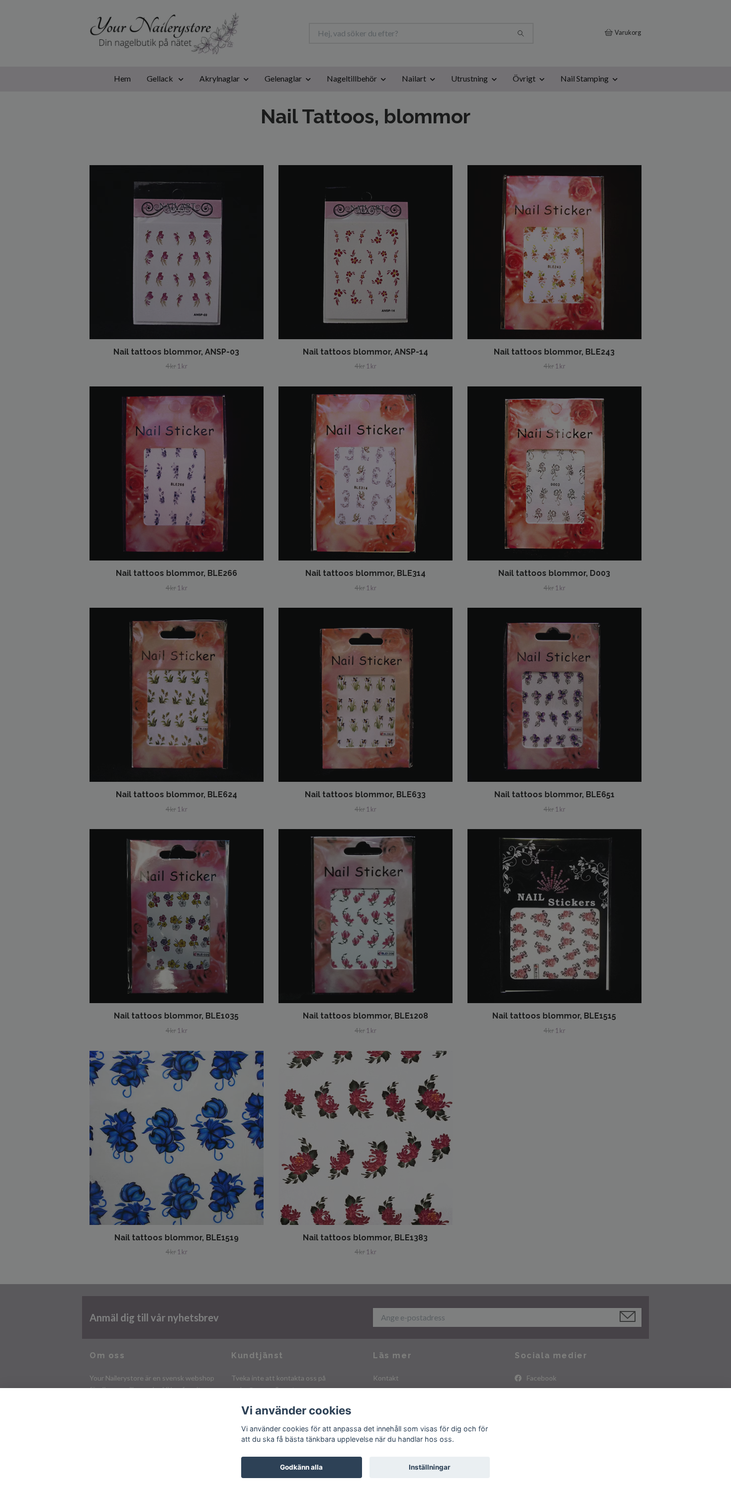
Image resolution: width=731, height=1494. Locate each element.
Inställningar (430, 1467)
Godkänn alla (301, 1467)
